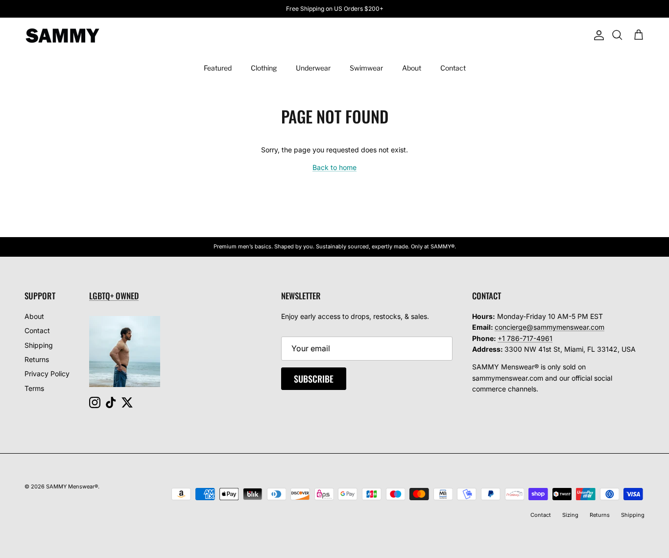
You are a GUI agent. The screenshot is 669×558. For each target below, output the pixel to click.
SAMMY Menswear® (72, 486)
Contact (453, 68)
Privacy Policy (47, 373)
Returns (36, 359)
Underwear (313, 68)
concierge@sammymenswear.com (549, 327)
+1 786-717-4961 (525, 338)
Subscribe (314, 378)
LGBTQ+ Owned (114, 296)
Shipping (38, 345)
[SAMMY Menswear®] (62, 35)
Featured (218, 68)
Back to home (334, 167)
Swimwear (366, 68)
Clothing (264, 68)
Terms (34, 388)
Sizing (570, 514)
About (411, 68)
